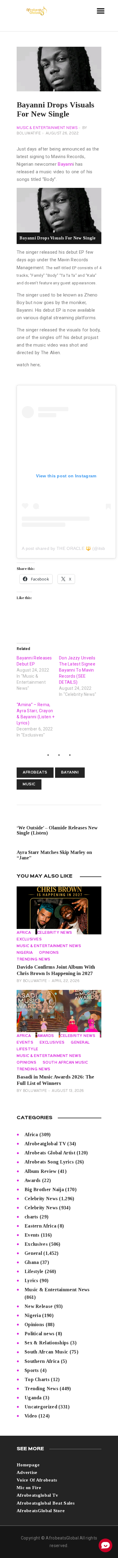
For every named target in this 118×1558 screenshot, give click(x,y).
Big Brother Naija (44, 1189)
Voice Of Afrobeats (37, 1480)
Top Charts (37, 1379)
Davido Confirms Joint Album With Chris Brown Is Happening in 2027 (56, 970)
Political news (39, 1333)
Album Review (41, 1171)
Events (25, 1042)
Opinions (49, 952)
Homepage (28, 1464)
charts (31, 1216)
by (32, 981)
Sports (32, 1370)
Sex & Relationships (47, 1342)
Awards (45, 1036)
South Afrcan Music (65, 1062)
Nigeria (25, 952)
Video (31, 1415)
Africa (24, 932)
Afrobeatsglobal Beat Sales (46, 1503)
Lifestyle (27, 1049)
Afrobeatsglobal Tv (37, 1495)
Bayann (65, 164)
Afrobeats (35, 772)
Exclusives (29, 939)
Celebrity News (54, 932)
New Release (39, 1306)
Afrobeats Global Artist (50, 1152)
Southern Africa (42, 1361)
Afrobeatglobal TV (45, 1143)
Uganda (33, 1397)
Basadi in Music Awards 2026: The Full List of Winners (55, 1080)
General (80, 1042)
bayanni (70, 772)
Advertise (27, 1472)
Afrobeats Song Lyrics (49, 1161)
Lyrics (31, 1280)
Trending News (34, 959)
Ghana (32, 1262)
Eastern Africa (40, 1225)
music (29, 784)
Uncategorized (41, 1406)
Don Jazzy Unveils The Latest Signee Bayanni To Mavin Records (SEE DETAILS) (77, 670)
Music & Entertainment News (47, 128)
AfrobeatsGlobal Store (41, 1510)
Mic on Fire (29, 1487)
